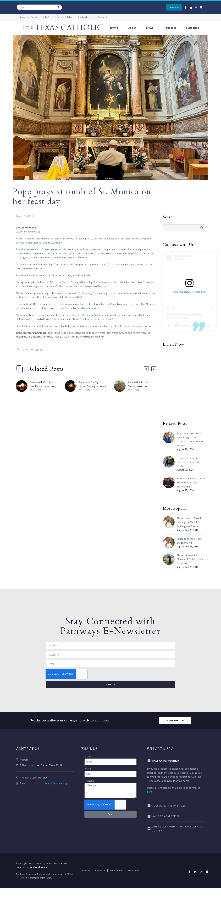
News (150, 27)
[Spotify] (201, 7)
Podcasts (170, 27)
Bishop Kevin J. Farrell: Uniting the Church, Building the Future (189, 522)
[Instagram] (196, 7)
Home (114, 27)
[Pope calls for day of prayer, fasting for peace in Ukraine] (72, 386)
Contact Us (103, 17)
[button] (58, 7)
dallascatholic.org (39, 867)
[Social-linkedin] (190, 7)
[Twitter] (22, 350)
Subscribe (192, 27)
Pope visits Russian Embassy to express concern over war (139, 386)
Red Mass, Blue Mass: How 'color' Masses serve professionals (191, 482)
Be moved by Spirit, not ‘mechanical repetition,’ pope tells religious (43, 386)
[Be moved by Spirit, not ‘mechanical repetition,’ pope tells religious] (23, 386)
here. (150, 791)
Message (89, 780)
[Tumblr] (32, 350)
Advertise (85, 17)
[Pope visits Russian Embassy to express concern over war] (121, 386)
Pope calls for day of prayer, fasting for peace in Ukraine (92, 386)
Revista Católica (64, 17)
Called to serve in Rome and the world (190, 540)
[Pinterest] (27, 350)
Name (87, 756)
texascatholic (190, 325)
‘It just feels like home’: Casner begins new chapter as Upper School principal (190, 439)
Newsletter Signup (29, 17)
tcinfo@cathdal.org (56, 783)
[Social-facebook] (185, 7)
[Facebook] (18, 350)
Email (87, 768)
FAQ (47, 17)
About (132, 27)
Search (201, 227)
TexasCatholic (173, 325)
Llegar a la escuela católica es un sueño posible (188, 462)
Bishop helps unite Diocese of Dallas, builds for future (190, 559)
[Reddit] (41, 350)
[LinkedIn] (36, 350)
